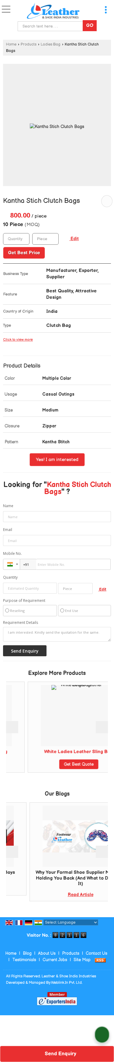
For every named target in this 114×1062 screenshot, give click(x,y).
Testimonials (24, 959)
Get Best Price (24, 253)
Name (8, 505)
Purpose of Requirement (24, 601)
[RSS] (100, 959)
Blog (27, 953)
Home (11, 44)
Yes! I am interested (57, 460)
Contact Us (96, 953)
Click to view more (18, 339)
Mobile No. (12, 553)
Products (28, 44)
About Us (47, 953)
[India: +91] (11, 564)
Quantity (10, 577)
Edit (74, 238)
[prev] (12, 727)
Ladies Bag (50, 44)
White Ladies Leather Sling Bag (66, 752)
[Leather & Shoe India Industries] (53, 10)
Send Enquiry (59, 1054)
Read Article (68, 894)
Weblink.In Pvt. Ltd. (66, 982)
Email (7, 529)
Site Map (82, 959)
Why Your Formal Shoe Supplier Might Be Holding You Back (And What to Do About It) (68, 878)
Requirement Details (20, 623)
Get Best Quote (67, 764)
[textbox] (51, 26)
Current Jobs (55, 959)
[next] (102, 727)
